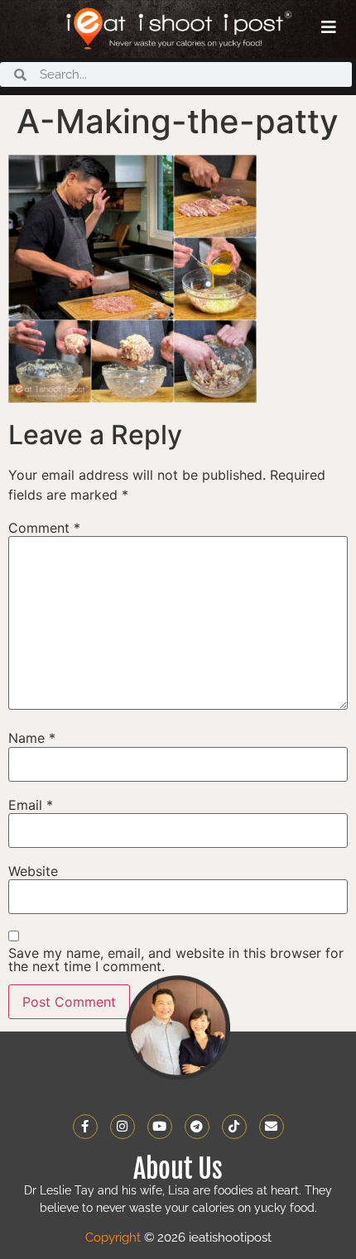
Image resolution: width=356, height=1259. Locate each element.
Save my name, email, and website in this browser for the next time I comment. (176, 959)
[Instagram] (122, 1126)
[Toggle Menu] (328, 27)
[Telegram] (197, 1126)
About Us (178, 1168)
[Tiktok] (234, 1126)
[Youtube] (159, 1126)
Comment (44, 527)
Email (30, 804)
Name (31, 737)
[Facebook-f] (85, 1126)
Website (33, 871)
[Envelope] (271, 1126)
